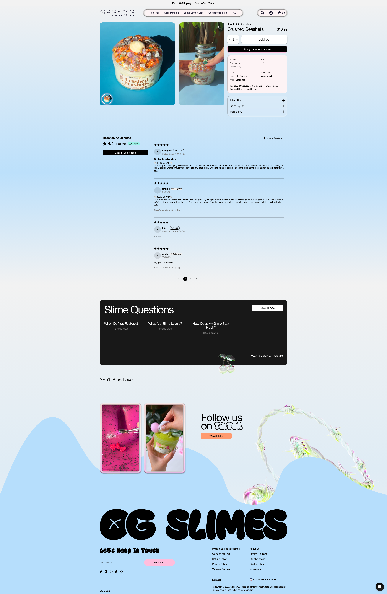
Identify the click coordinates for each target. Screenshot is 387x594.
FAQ (234, 12)
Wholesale (255, 569)
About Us (254, 548)
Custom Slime (257, 564)
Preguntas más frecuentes (226, 548)
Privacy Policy (219, 564)
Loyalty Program (258, 553)
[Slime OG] (117, 13)
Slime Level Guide (194, 12)
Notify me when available (257, 49)
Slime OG (234, 587)
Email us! (277, 356)
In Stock (155, 12)
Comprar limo (171, 12)
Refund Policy (219, 559)
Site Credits (105, 591)
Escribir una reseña (125, 152)
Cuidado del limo (217, 12)
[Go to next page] (207, 279)
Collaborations (257, 559)
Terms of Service (221, 569)
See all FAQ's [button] (268, 308)
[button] (262, 13)
